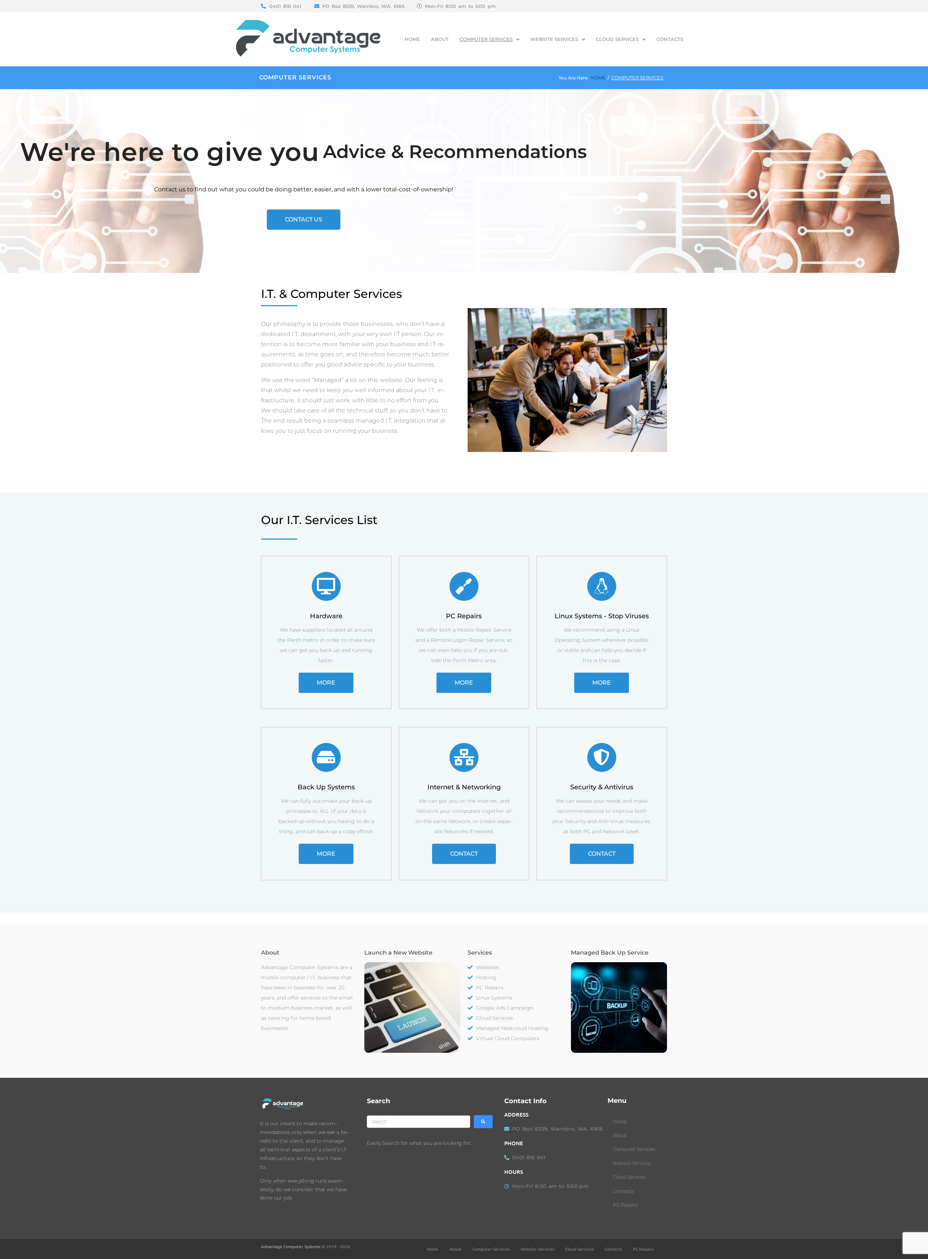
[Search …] (418, 1121)
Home (598, 77)
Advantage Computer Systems (290, 1246)
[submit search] (483, 1121)
